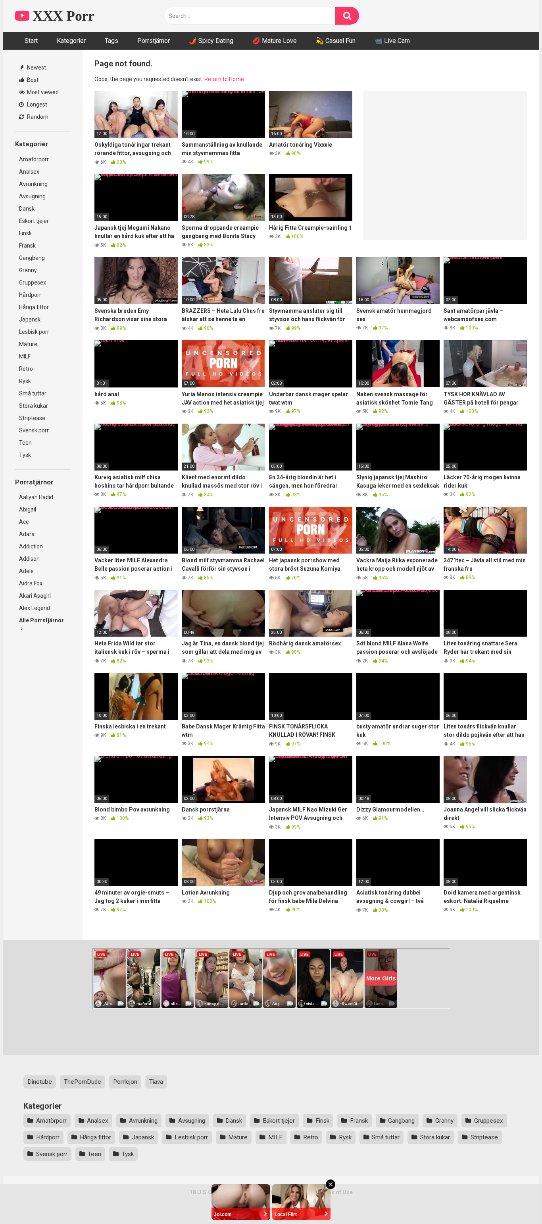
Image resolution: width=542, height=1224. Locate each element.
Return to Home (224, 79)
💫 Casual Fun (336, 41)
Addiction (31, 546)
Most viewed (42, 92)
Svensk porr (34, 430)
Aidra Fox (30, 583)
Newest (36, 67)
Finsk (25, 233)
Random (37, 117)
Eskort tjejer (34, 221)
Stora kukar (33, 406)
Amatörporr (34, 159)
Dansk (27, 208)
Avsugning (32, 196)
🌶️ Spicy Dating (211, 41)
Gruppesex (32, 282)
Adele (26, 571)
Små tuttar (32, 393)
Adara (27, 534)
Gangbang (32, 258)
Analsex (29, 171)
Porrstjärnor (153, 41)
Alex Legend (34, 608)
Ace (24, 522)
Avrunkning (33, 184)
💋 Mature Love (274, 41)
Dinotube (39, 1081)
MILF (25, 356)
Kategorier (71, 41)
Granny (28, 270)
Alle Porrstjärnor (41, 620)
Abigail (27, 509)
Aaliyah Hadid (36, 497)
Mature (28, 344)
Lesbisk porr (34, 332)
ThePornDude (82, 1081)
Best (32, 80)
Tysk (25, 455)
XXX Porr (61, 16)
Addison (29, 559)
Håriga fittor (34, 307)
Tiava (156, 1081)
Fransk (27, 245)
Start (31, 41)
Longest (36, 104)
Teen (25, 443)
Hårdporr (30, 295)
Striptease (32, 418)
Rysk (25, 381)
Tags (111, 41)
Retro (26, 369)
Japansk (29, 319)
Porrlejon (125, 1081)
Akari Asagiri (35, 596)
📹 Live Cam (392, 41)
